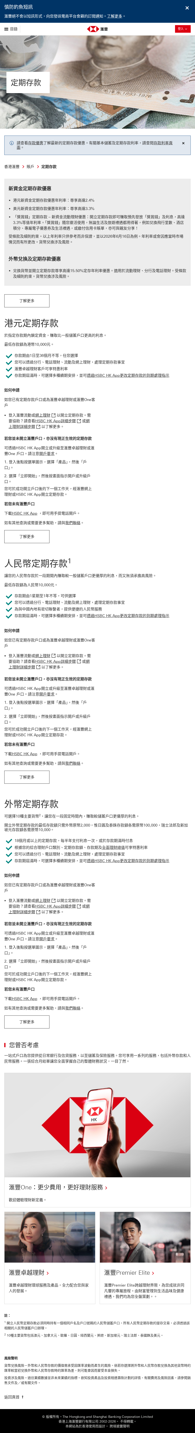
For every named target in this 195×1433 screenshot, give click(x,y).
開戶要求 (46, 453)
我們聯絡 (72, 523)
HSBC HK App (24, 513)
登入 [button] (184, 29)
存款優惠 (35, 143)
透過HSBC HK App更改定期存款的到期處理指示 (128, 375)
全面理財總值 (113, 847)
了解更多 (114, 16)
